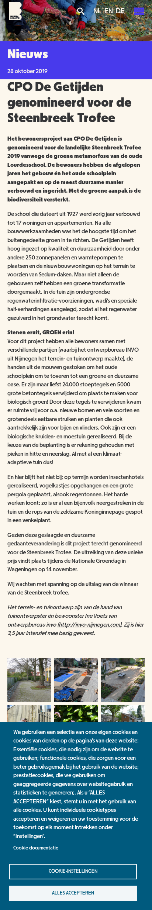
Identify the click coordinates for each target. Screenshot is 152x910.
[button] (29, 700)
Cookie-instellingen (73, 871)
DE (120, 11)
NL (97, 11)
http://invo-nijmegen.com (89, 625)
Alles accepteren (73, 893)
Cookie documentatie (35, 848)
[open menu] (139, 11)
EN (108, 11)
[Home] (15, 18)
